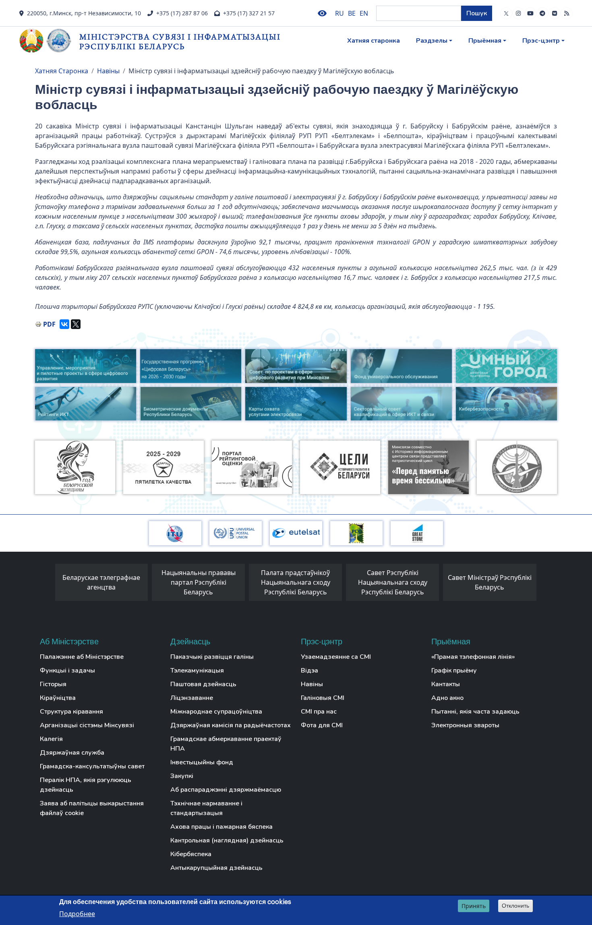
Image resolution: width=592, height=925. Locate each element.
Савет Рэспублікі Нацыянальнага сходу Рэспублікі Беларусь (392, 582)
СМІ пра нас (319, 711)
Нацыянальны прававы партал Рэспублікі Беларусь (198, 582)
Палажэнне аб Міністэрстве (82, 656)
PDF (49, 324)
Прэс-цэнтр (541, 40)
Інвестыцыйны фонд (201, 762)
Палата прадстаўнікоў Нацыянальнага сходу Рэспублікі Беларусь (295, 582)
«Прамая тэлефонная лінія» (473, 656)
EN (364, 13)
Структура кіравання (71, 711)
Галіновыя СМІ (322, 697)
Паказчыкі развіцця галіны (212, 656)
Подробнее (77, 913)
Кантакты (445, 684)
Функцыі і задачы (67, 670)
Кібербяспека (190, 854)
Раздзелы (431, 40)
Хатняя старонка (373, 40)
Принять (474, 906)
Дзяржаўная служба (72, 752)
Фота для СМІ (322, 725)
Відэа (309, 670)
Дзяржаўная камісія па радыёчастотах (230, 725)
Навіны (108, 70)
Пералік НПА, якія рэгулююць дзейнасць (85, 785)
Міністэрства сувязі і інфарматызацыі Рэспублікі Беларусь (180, 41)
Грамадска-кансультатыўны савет (92, 766)
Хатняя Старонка (61, 70)
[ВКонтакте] (64, 324)
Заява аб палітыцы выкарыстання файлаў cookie (92, 808)
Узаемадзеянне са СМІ (336, 656)
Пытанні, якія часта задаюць (475, 711)
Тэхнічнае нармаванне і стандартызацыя (206, 808)
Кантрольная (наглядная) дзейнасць (227, 840)
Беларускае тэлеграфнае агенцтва (101, 582)
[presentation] (47, 584)
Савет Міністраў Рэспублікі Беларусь (490, 582)
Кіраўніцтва (58, 697)
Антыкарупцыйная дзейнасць (216, 867)
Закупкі (181, 776)
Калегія (51, 739)
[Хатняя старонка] (49, 41)
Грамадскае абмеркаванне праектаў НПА (226, 744)
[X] (76, 324)
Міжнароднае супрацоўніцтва (216, 711)
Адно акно (447, 697)
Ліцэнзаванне (191, 697)
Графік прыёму (454, 670)
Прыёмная (484, 40)
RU (339, 13)
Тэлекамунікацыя (197, 670)
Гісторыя (53, 684)
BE (352, 13)
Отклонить (515, 905)
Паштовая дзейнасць (203, 684)
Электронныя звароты (465, 725)
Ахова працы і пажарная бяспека (221, 826)
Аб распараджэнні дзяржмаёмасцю (225, 789)
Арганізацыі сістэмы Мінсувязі (87, 725)
